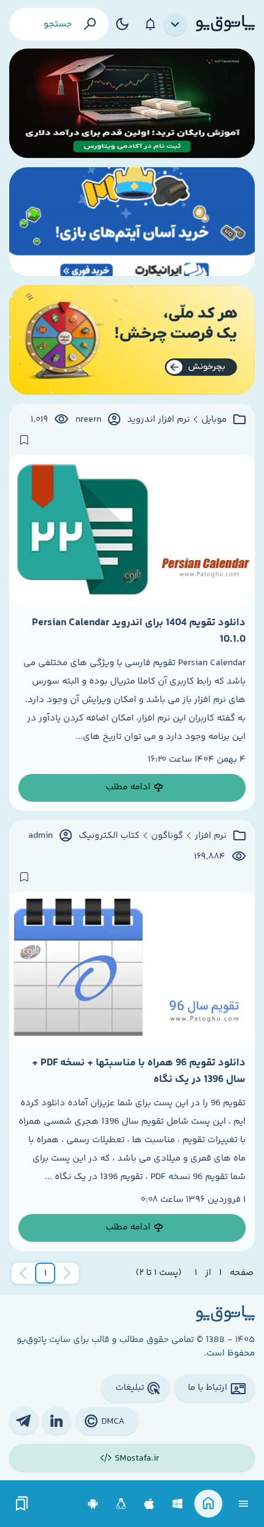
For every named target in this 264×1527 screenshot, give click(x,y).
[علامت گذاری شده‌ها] (22, 1504)
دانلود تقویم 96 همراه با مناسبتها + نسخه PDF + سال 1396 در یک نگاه (139, 1071)
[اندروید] (93, 1504)
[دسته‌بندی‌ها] (175, 24)
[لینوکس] (121, 1504)
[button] (45, 1273)
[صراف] (132, 340)
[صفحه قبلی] (67, 1273)
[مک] (149, 1504)
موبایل (214, 420)
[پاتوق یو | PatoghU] (225, 24)
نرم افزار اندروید (158, 420)
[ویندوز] (178, 1504)
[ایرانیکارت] (132, 222)
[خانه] (208, 1504)
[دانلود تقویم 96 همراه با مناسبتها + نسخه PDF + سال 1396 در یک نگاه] (132, 968)
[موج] (132, 103)
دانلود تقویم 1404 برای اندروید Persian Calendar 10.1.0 (139, 631)
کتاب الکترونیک (109, 836)
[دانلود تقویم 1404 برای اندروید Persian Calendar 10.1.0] (132, 530)
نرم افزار (211, 836)
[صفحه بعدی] (23, 1273)
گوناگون (167, 836)
